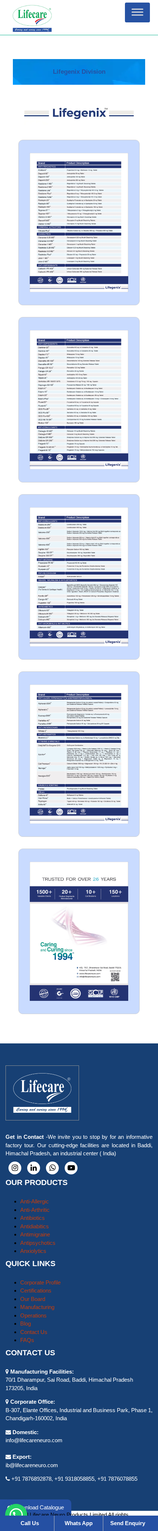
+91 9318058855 (74, 1479)
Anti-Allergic (34, 1201)
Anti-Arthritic (35, 1210)
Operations (33, 1315)
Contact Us (33, 1332)
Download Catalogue (38, 1507)
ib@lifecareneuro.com (32, 1465)
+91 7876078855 (117, 1479)
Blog (25, 1323)
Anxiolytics (33, 1251)
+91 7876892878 (31, 1479)
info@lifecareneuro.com (34, 1440)
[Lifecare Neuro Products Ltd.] (79, 17)
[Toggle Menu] (137, 12)
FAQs (27, 1340)
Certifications (35, 1290)
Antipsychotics (37, 1243)
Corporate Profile (40, 1282)
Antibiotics (32, 1218)
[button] (16, 1515)
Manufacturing (37, 1307)
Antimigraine (35, 1234)
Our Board (32, 1299)
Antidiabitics (34, 1226)
